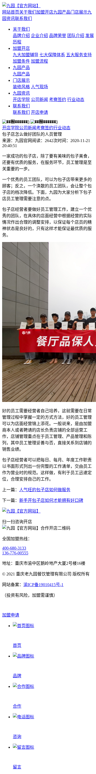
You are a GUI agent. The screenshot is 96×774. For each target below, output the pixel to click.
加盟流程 (39, 61)
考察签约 (57, 99)
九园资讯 (21, 93)
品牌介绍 (21, 35)
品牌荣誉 (57, 35)
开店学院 (21, 99)
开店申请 (39, 112)
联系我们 (23, 18)
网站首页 (10, 12)
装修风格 (21, 86)
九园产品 (61, 12)
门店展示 (78, 12)
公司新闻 (39, 99)
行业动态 (75, 99)
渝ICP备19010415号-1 (43, 584)
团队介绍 (75, 35)
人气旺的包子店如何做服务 (44, 489)
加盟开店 (44, 12)
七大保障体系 (52, 55)
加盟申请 (10, 615)
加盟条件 (21, 61)
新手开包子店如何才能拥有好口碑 (51, 500)
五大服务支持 (79, 55)
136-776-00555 (15, 553)
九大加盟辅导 (25, 55)
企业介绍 (39, 35)
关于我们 (27, 12)
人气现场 (39, 86)
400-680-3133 (14, 548)
